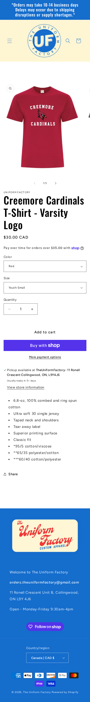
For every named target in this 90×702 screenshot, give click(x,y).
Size (7, 278)
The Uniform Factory (37, 692)
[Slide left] (34, 183)
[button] (9, 41)
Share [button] (13, 474)
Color (8, 257)
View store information (25, 387)
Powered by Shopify (65, 692)
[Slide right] (55, 183)
